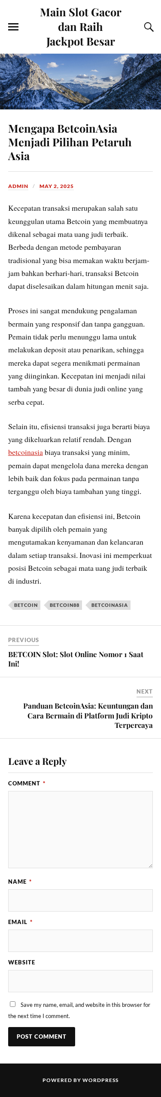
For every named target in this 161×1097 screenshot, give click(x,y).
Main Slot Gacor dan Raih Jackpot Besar (81, 26)
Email (20, 921)
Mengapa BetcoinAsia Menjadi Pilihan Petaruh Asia (70, 142)
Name (20, 881)
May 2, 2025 (56, 186)
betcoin (26, 605)
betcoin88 (64, 605)
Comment (27, 783)
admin (18, 186)
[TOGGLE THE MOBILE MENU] (13, 27)
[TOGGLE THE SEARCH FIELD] (148, 27)
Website (21, 962)
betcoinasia (25, 452)
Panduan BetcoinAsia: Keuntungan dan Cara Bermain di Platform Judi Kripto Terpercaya (88, 715)
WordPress (100, 1080)
